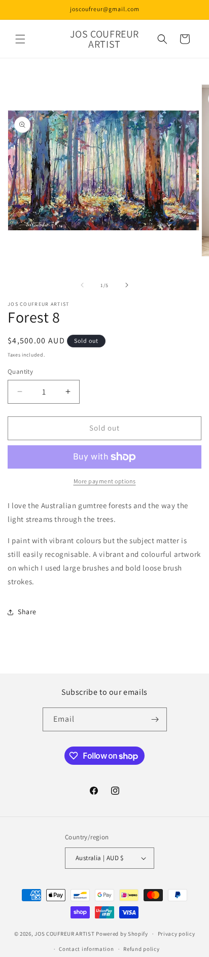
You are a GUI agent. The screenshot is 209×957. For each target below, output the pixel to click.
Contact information (86, 948)
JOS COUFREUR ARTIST (64, 933)
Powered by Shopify (122, 933)
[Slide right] (127, 285)
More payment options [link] (105, 481)
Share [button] (27, 611)
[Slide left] (82, 285)
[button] (20, 39)
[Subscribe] (155, 719)
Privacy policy (176, 933)
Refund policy (141, 948)
